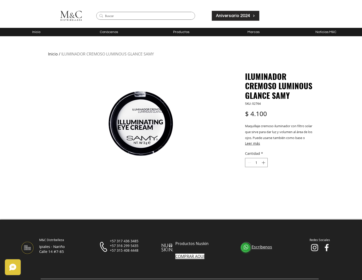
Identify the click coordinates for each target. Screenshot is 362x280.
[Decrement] (249, 162)
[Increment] (264, 162)
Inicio (53, 54)
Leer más (252, 143)
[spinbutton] (256, 162)
